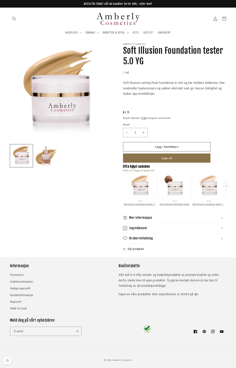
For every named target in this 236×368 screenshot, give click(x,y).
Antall (126, 124)
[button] (14, 18)
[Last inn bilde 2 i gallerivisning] (46, 155)
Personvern (17, 275)
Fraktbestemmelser (21, 281)
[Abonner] (77, 331)
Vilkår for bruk (18, 308)
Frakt (144, 118)
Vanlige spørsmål (20, 288)
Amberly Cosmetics (122, 360)
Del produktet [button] (136, 249)
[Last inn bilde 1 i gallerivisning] (21, 155)
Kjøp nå (167, 158)
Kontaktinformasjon (21, 295)
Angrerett (16, 301)
